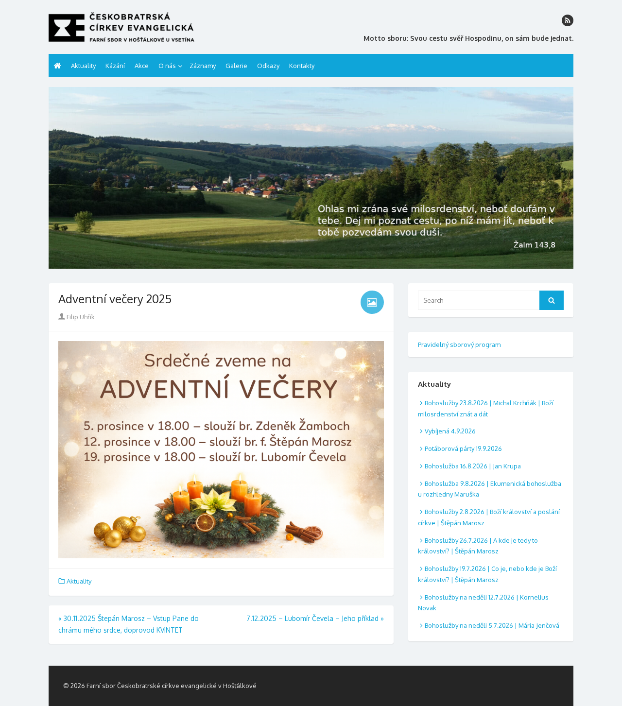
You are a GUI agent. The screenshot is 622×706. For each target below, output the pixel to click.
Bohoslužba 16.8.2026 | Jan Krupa (473, 466)
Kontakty (301, 65)
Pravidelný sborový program (459, 344)
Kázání (115, 65)
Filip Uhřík (80, 317)
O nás (167, 65)
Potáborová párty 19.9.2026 (463, 448)
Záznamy (203, 65)
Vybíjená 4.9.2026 (450, 431)
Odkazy (268, 65)
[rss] (567, 20)
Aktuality (83, 65)
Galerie (236, 65)
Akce (142, 65)
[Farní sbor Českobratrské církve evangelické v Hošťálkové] (311, 178)
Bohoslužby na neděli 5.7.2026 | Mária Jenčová (492, 625)
